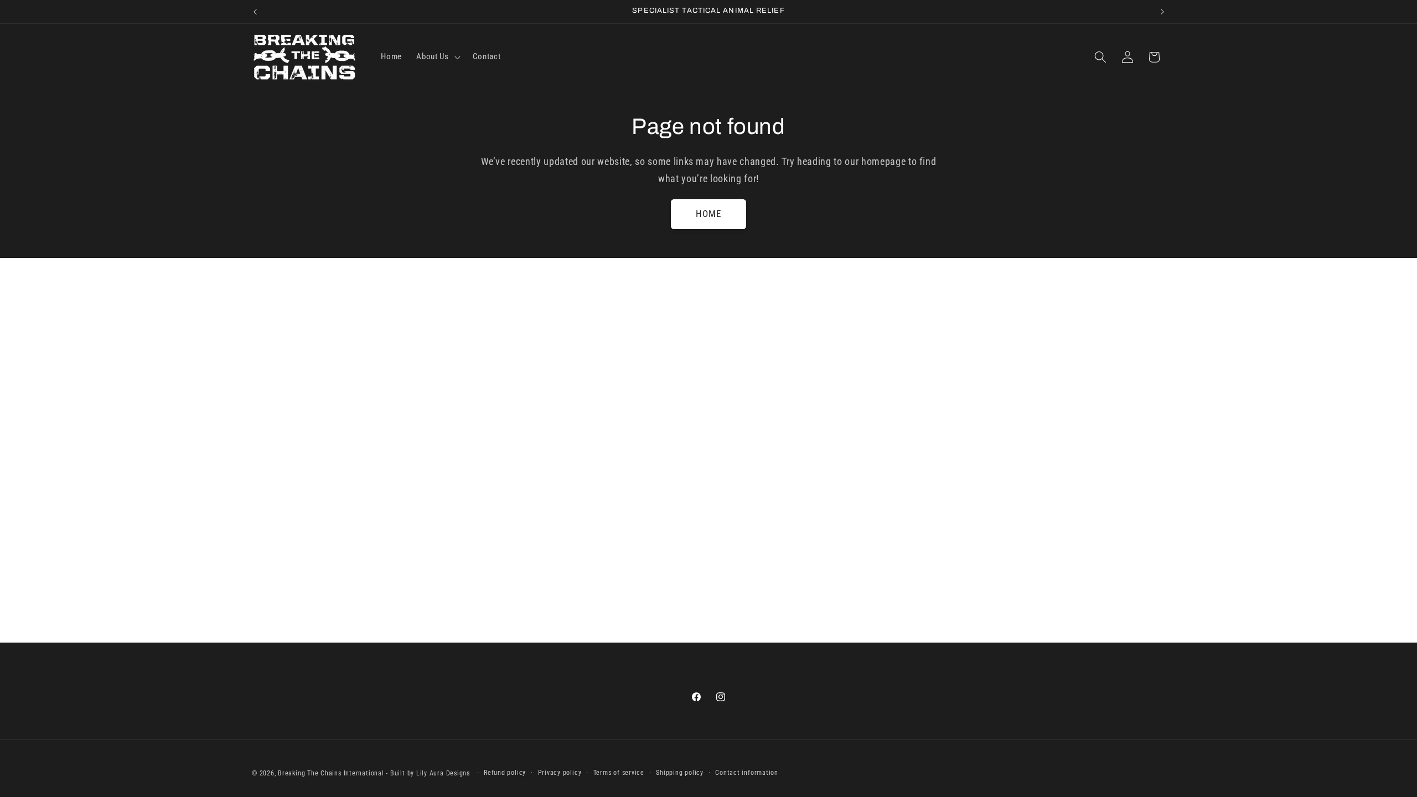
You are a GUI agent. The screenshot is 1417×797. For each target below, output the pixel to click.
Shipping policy (680, 773)
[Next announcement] (1162, 11)
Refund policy (505, 773)
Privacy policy (560, 773)
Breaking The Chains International (331, 773)
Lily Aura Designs (443, 773)
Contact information (746, 773)
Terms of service (618, 773)
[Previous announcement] (255, 11)
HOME (708, 214)
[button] (437, 57)
